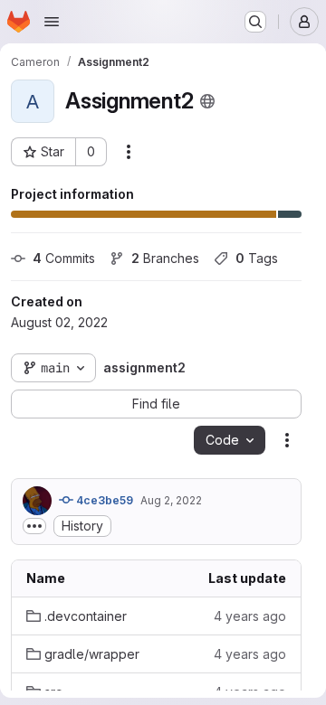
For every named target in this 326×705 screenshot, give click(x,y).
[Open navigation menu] (51, 21)
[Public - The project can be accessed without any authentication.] (207, 101)
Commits (64, 258)
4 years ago (250, 616)
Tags (256, 258)
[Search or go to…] (255, 22)
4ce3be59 (103, 500)
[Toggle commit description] (34, 526)
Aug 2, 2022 (171, 500)
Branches (165, 258)
